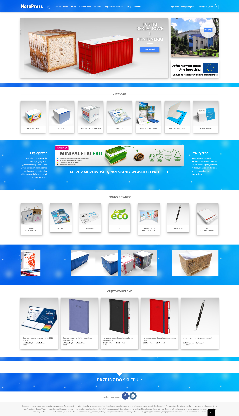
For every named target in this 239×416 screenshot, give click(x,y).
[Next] (162, 48)
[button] (49, 7)
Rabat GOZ (139, 6)
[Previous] (26, 48)
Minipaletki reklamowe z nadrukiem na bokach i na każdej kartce (150, 339)
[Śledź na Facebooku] (125, 395)
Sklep (73, 6)
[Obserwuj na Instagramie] (133, 395)
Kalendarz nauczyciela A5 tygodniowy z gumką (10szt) (30, 339)
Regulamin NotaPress (113, 6)
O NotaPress (85, 6)
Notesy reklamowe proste (185, 338)
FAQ (129, 6)
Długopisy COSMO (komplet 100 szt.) (109, 338)
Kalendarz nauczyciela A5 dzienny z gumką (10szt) (71, 339)
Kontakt (97, 6)
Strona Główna (61, 6)
